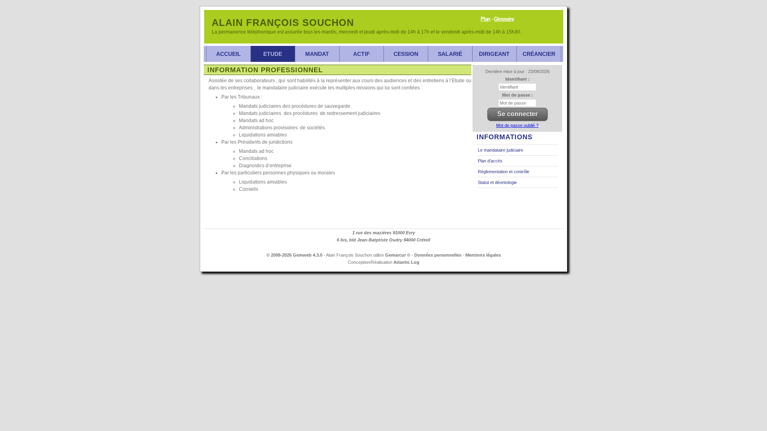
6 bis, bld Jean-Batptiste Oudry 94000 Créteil (383, 239)
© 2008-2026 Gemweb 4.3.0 (294, 255)
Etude (272, 54)
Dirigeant (494, 54)
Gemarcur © (397, 255)
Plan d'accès (490, 160)
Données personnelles (437, 255)
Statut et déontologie (497, 182)
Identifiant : (517, 79)
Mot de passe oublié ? (517, 125)
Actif (361, 54)
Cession (405, 54)
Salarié (450, 54)
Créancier (539, 54)
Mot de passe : (517, 95)
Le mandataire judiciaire (500, 150)
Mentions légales (483, 255)
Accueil (228, 54)
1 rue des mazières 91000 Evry (383, 232)
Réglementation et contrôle (503, 171)
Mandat (317, 54)
